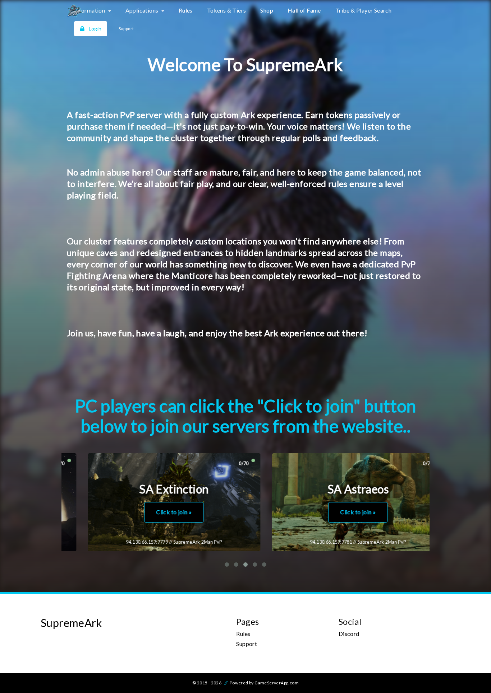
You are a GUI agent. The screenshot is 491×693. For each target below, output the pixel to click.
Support (246, 643)
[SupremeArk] (104, 10)
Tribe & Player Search (363, 10)
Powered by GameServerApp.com (264, 682)
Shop (266, 10)
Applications (142, 10)
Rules (186, 10)
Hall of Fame (304, 10)
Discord (349, 633)
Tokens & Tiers (226, 10)
